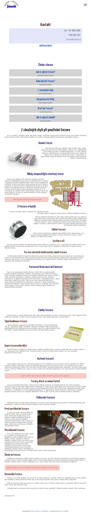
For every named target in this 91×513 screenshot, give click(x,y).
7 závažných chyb (45, 90)
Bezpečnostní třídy (45, 99)
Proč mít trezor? (45, 108)
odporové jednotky (35, 390)
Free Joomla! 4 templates (40, 511)
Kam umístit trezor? (45, 81)
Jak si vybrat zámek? (45, 117)
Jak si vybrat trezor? (45, 72)
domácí (64, 148)
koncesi (50, 277)
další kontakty (45, 45)
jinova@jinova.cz (73, 39)
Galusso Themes (63, 511)
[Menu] (85, 5)
